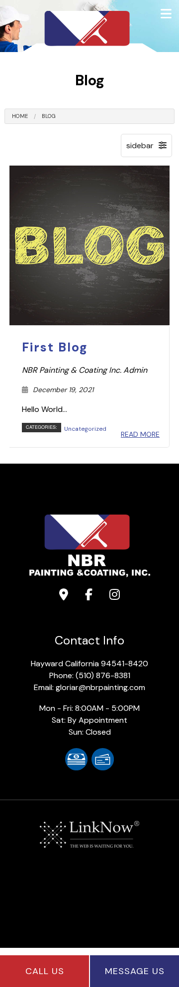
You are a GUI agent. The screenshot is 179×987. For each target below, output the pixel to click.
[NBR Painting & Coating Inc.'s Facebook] (89, 596)
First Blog (55, 347)
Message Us (135, 971)
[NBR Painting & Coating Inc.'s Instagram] (114, 596)
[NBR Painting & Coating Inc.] (89, 42)
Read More (140, 434)
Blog (49, 116)
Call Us (44, 971)
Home (20, 116)
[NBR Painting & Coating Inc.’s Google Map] (64, 596)
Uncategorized (85, 429)
